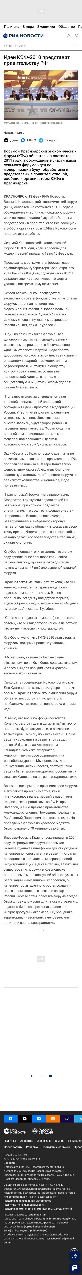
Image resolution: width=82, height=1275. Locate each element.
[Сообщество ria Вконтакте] (39, 1119)
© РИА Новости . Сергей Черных (21, 122)
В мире (59, 1140)
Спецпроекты (13, 1147)
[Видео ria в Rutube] (67, 1119)
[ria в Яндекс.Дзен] (25, 1119)
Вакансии (10, 1162)
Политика (10, 1140)
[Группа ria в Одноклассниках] (53, 1119)
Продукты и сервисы (56, 1147)
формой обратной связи (39, 1226)
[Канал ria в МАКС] (11, 1119)
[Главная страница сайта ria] (23, 35)
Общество (26, 1140)
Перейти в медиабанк (51, 122)
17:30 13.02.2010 (14, 46)
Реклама (32, 1147)
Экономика (44, 1140)
